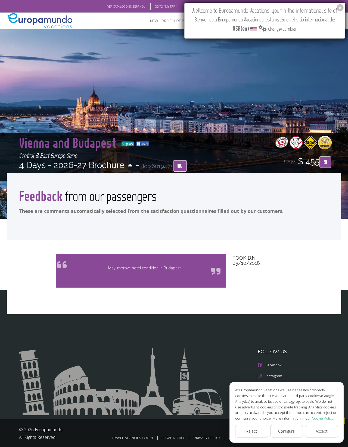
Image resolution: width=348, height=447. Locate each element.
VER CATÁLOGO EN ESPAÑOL (126, 6)
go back (129, 144)
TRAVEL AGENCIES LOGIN (132, 437)
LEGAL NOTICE (173, 437)
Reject (251, 431)
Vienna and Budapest (69, 142)
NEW (154, 20)
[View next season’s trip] (130, 166)
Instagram (274, 375)
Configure (286, 431)
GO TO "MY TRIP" (166, 6)
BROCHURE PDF (175, 20)
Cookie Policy (322, 418)
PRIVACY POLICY (207, 437)
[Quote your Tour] (325, 162)
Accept (322, 431)
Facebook (274, 365)
